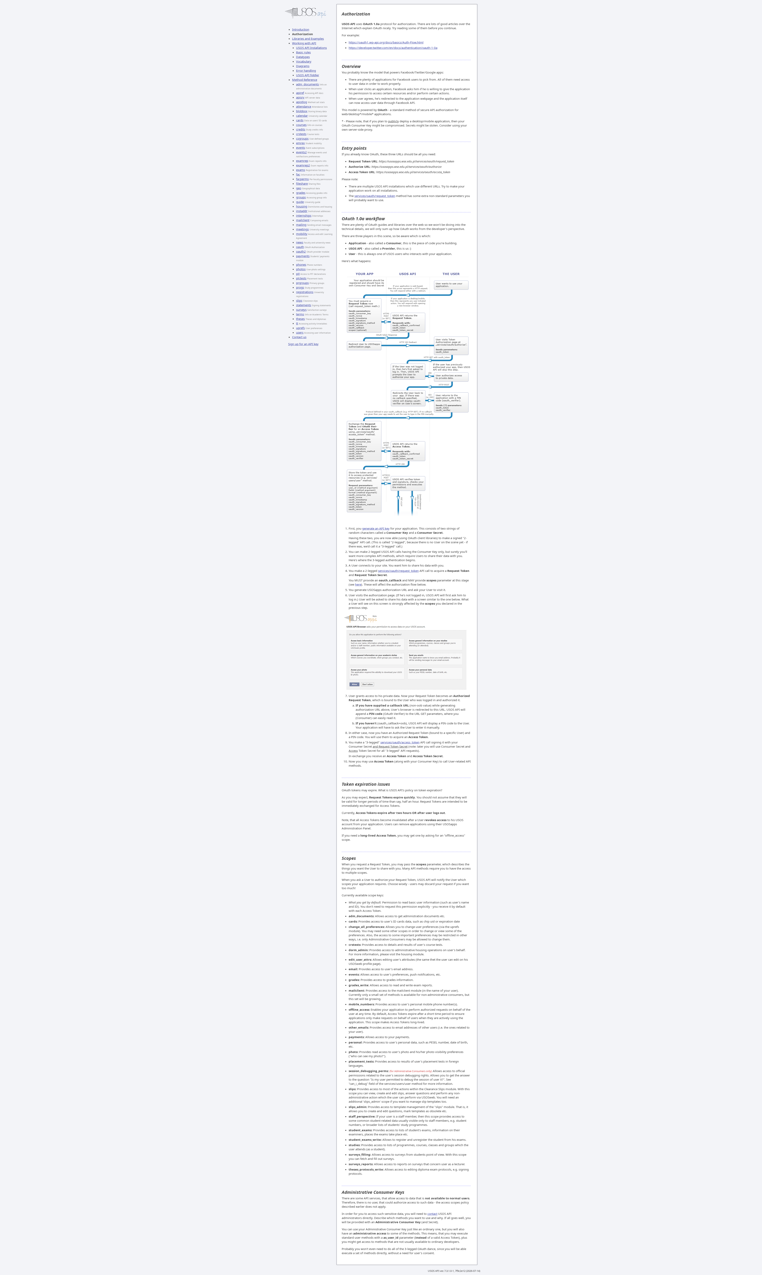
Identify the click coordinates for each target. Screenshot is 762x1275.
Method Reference (304, 80)
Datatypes (303, 57)
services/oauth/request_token (374, 196)
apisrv (300, 97)
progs (300, 287)
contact (432, 1214)
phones (301, 264)
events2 (301, 152)
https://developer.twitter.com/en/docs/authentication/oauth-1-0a (393, 48)
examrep (302, 161)
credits (300, 129)
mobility (301, 234)
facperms (302, 179)
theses (300, 319)
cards (299, 120)
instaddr (301, 211)
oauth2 (301, 251)
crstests (301, 134)
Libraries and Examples (308, 39)
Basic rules (303, 52)
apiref (300, 93)
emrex (300, 143)
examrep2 (303, 165)
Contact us (299, 337)
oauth (300, 247)
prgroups (302, 283)
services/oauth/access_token (399, 742)
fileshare (302, 183)
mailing (301, 225)
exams (300, 170)
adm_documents (307, 84)
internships (303, 215)
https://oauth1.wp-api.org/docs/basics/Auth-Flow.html (386, 42)
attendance (303, 106)
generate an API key (376, 528)
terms (300, 314)
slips (299, 300)
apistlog (301, 102)
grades (300, 193)
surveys (301, 310)
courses (301, 125)
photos (301, 269)
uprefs (300, 328)
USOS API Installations (311, 48)
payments (303, 256)
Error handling (306, 70)
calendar (302, 116)
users (299, 332)
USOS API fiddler (307, 75)
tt (297, 323)
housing (301, 206)
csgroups (302, 138)
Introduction (300, 29)
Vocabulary (303, 61)
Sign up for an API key (303, 344)
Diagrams (302, 66)
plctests (301, 278)
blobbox (301, 111)
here (358, 584)
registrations (304, 292)
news (299, 242)
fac (298, 174)
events (300, 148)
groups (301, 197)
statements (303, 305)
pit (298, 274)
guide (300, 202)
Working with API (304, 43)
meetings (302, 229)
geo (298, 188)
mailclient (302, 220)
